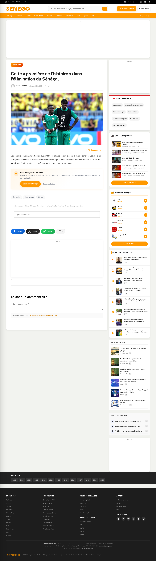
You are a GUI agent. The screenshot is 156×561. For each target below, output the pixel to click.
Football (8, 523)
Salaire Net (46, 506)
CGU (117, 510)
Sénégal (40, 197)
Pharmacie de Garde (49, 513)
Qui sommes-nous (122, 500)
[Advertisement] (78, 40)
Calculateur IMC (48, 516)
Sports (86, 16)
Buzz (78, 16)
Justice (28, 16)
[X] (123, 519)
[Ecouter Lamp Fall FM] (145, 236)
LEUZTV (82, 510)
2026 (14, 480)
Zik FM (82, 528)
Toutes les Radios (85, 522)
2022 (43, 480)
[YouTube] (145, 2)
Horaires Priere (48, 510)
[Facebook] (137, 2)
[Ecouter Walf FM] (145, 222)
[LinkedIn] (138, 519)
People (8, 516)
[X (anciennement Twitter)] (141, 2)
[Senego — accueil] (18, 8)
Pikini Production (85, 513)
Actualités (16, 65)
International (38, 16)
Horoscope (46, 519)
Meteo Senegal (47, 503)
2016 (87, 480)
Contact (118, 503)
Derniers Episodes (85, 500)
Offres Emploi (47, 523)
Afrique (49, 16)
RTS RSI (82, 535)
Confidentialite (121, 506)
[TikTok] (149, 2)
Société (19, 16)
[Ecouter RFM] (145, 201)
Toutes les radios (129, 244)
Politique (10, 16)
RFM (81, 525)
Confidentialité (88, 548)
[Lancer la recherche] (104, 9)
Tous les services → (49, 529)
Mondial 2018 (29, 197)
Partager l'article (49, 184)
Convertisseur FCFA (49, 500)
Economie (9, 510)
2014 (102, 480)
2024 (29, 480)
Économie (59, 16)
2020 (58, 480)
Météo (147, 16)
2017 (80, 480)
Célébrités (69, 16)
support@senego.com (105, 546)
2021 (51, 480)
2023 (36, 480)
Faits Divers (10, 529)
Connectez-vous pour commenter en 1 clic (43, 315)
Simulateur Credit (48, 526)
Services (140, 16)
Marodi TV (83, 503)
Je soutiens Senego (30, 184)
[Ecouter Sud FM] (145, 215)
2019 (65, 480)
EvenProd (83, 506)
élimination (16, 197)
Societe (8, 503)
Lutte (7, 526)
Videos (8, 532)
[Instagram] (133, 519)
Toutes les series (129, 183)
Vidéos (94, 16)
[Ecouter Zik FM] (145, 208)
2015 (94, 480)
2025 (21, 480)
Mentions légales (75, 548)
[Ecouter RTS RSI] (145, 229)
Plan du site (66, 548)
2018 (72, 480)
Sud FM (82, 531)
